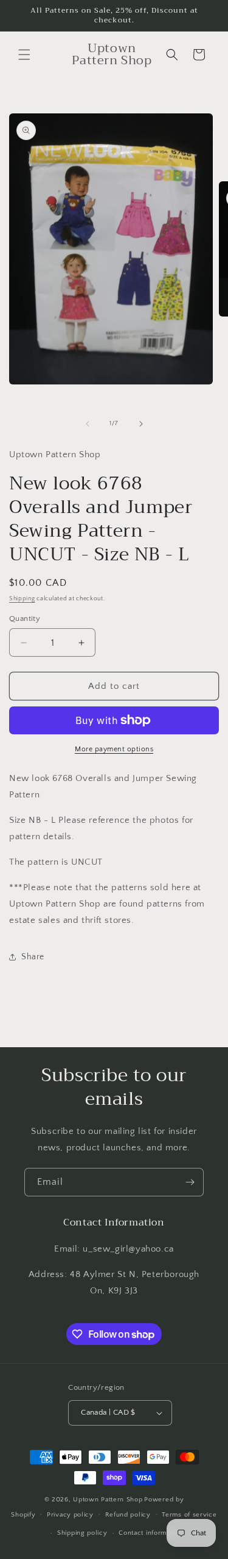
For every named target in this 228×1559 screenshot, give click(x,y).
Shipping (22, 598)
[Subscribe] (189, 1182)
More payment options (114, 749)
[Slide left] (87, 424)
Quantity (24, 618)
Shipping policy (82, 1533)
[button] (24, 54)
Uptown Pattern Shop (107, 1499)
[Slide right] (141, 424)
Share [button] (32, 957)
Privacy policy (70, 1514)
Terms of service (189, 1514)
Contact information (150, 1533)
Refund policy (128, 1514)
